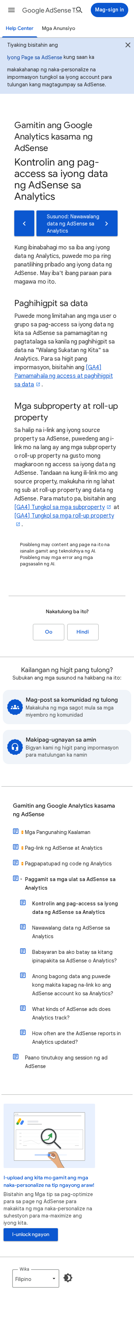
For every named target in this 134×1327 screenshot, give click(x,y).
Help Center (20, 28)
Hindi (82, 632)
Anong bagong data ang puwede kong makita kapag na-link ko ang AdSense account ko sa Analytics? (72, 985)
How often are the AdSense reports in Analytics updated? (76, 1037)
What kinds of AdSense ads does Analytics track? (71, 1013)
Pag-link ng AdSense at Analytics (63, 848)
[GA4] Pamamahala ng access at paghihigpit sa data (63, 376)
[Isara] (128, 46)
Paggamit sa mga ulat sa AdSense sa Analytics (70, 883)
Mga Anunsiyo (58, 28)
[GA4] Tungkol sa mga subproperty (59, 507)
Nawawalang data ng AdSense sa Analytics (71, 932)
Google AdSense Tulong (51, 10)
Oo (48, 632)
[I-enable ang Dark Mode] (67, 1277)
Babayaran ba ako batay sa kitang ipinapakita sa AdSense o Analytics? (74, 956)
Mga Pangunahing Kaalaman (57, 832)
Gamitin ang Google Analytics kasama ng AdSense (64, 810)
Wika (24, 1269)
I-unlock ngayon (30, 1234)
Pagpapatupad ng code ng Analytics (68, 863)
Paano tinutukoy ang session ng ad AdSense (66, 1061)
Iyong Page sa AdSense (34, 57)
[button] (11, 10)
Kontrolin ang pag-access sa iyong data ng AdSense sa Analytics (75, 907)
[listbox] (35, 1278)
